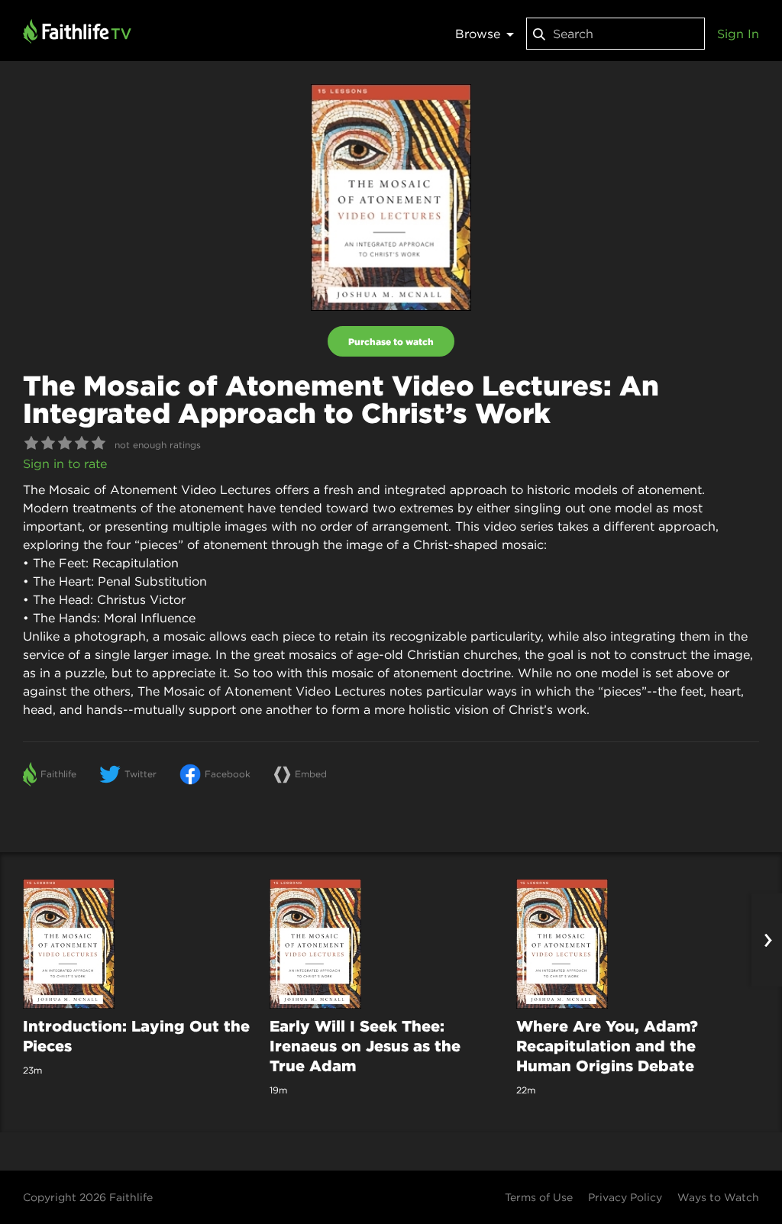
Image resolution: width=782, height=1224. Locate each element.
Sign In (738, 33)
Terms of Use (539, 1197)
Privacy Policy (625, 1197)
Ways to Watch (718, 1197)
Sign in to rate (65, 463)
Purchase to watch (391, 341)
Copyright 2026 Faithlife (88, 1197)
